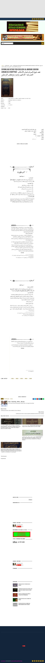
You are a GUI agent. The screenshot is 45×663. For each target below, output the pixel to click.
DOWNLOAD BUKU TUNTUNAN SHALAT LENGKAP (24, 584)
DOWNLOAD (7, 65)
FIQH (11, 65)
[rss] (39, 19)
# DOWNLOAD (6, 398)
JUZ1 (12, 378)
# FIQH (11, 398)
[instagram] (37, 19)
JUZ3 (21, 378)
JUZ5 (30, 378)
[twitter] (33, 19)
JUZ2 (17, 378)
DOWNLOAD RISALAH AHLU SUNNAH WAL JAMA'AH (24, 599)
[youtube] (41, 19)
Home (3, 65)
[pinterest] (43, 19)
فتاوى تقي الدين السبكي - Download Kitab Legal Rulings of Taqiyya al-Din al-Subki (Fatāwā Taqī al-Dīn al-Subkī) (31, 426)
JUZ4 (26, 378)
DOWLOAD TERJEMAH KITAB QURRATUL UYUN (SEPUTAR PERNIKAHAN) (24, 594)
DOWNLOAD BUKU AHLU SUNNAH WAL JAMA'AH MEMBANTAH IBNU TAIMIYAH (24, 604)
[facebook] (35, 19)
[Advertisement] (22, 9)
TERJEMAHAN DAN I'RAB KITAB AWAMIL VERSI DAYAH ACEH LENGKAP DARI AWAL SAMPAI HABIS (25, 590)
